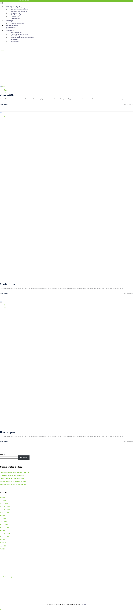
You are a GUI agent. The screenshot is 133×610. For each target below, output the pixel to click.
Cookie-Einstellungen (6, 577)
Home (2, 51)
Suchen (2, 454)
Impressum (14, 39)
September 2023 (5, 537)
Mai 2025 (3, 519)
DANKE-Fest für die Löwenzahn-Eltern (12, 478)
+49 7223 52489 (24, 1)
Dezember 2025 (5, 507)
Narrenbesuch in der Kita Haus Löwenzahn (13, 484)
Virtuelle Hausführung (18, 8)
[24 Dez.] (2, 87)
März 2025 (3, 522)
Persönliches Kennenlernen (19, 9)
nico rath (83, 604)
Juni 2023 (3, 543)
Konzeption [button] (9, 20)
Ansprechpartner (16, 32)
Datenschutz (15, 41)
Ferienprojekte (16, 18)
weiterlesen (23, 457)
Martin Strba (7, 284)
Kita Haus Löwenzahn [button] (13, 6)
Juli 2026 (3, 498)
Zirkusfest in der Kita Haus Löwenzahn (12, 475)
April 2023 (3, 549)
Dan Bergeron (8, 432)
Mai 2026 (3, 501)
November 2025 (5, 510)
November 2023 (5, 534)
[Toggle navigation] (1, 3)
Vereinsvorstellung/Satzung (19, 34)
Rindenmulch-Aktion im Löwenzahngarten (13, 481)
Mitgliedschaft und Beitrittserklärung (23, 37)
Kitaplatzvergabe (16, 15)
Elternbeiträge (15, 13)
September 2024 (5, 528)
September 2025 (5, 513)
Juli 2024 (3, 531)
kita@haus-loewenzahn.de (9, 1)
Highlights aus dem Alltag (19, 11)
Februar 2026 (4, 504)
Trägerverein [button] (10, 30)
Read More (3, 104)
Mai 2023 (3, 546)
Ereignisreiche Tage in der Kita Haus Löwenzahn (15, 472)
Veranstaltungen (16, 36)
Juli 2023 (3, 540)
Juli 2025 (3, 516)
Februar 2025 (4, 525)
